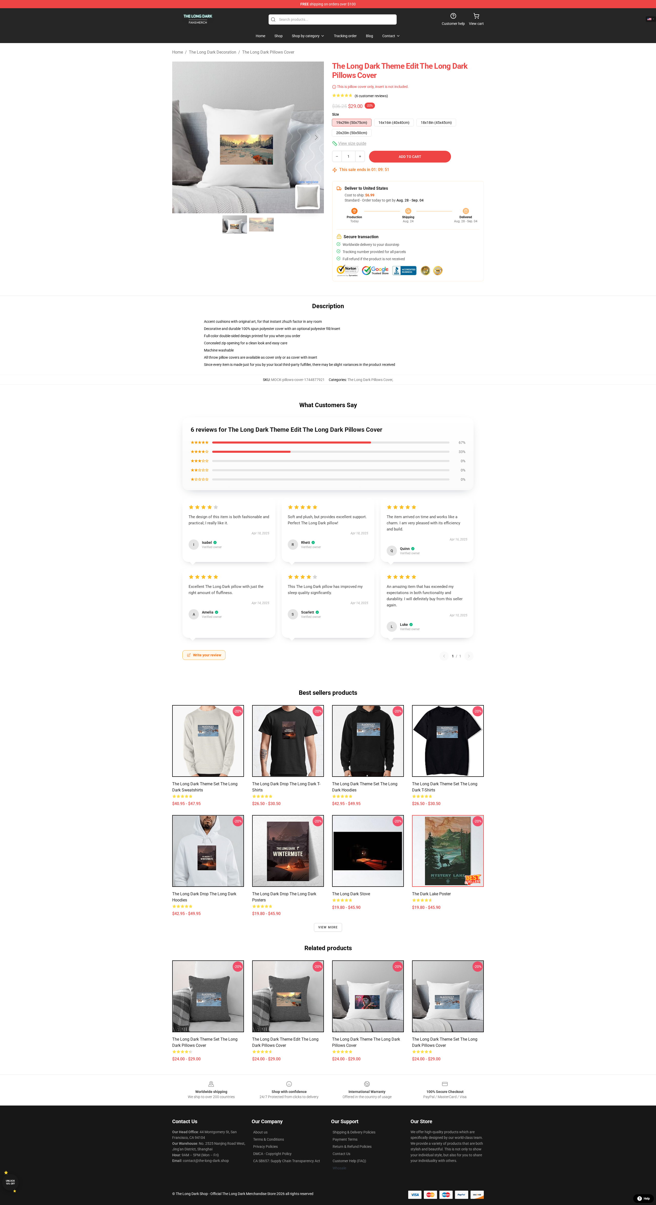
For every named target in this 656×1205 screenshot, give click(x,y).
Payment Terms (345, 1139)
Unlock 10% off (10, 1182)
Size (335, 114)
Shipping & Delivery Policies (354, 1132)
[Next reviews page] (469, 656)
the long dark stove (351, 893)
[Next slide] (316, 137)
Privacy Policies (265, 1146)
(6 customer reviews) (371, 96)
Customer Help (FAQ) (349, 1161)
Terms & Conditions (268, 1139)
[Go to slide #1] (234, 224)
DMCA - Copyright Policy (272, 1154)
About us (260, 1132)
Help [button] (647, 1198)
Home (177, 52)
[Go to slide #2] (261, 224)
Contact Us (341, 1154)
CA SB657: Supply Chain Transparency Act (286, 1161)
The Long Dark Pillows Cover (268, 52)
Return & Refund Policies (352, 1146)
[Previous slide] (180, 137)
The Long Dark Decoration (212, 52)
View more (328, 927)
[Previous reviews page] (444, 656)
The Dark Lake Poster (431, 893)
